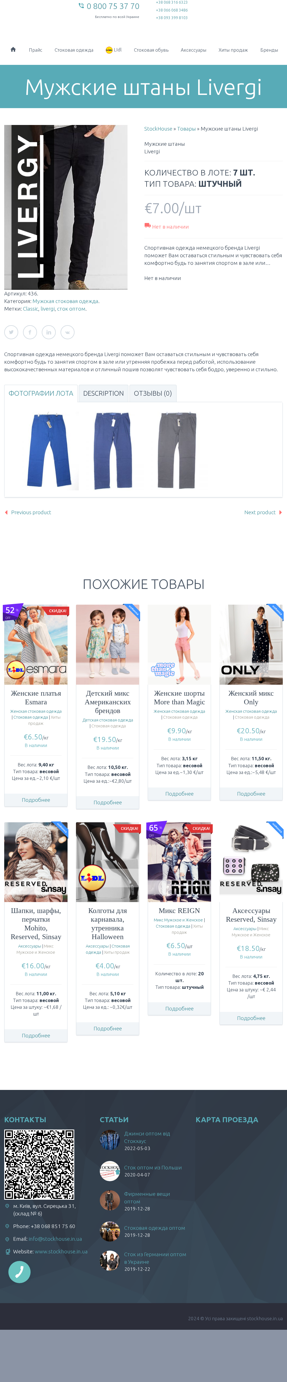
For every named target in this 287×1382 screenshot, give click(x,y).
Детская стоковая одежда (107, 720)
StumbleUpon (68, 332)
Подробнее (36, 800)
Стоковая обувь (151, 50)
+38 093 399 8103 (172, 17)
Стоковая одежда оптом (154, 1228)
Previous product (31, 512)
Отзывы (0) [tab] (153, 393)
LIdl (117, 49)
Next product (260, 512)
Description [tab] (103, 393)
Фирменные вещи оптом (147, 1198)
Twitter (11, 332)
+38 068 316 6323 (172, 2)
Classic (30, 309)
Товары (186, 129)
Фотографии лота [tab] (41, 393)
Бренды (269, 50)
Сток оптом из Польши (153, 1167)
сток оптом (71, 309)
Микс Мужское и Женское (178, 919)
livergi (48, 309)
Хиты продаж (233, 50)
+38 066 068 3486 (172, 10)
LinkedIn (49, 332)
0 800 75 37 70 (113, 5)
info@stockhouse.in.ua (55, 1239)
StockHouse (158, 129)
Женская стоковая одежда (36, 711)
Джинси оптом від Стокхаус (147, 1137)
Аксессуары (193, 50)
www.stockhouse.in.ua (61, 1251)
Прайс (35, 50)
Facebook (30, 332)
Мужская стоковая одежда (65, 301)
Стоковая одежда (74, 50)
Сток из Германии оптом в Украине (155, 1258)
